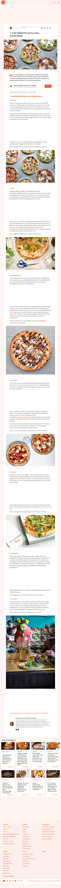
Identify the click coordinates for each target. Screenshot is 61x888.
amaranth (20, 417)
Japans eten (6, 868)
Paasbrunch (26, 866)
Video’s (44, 851)
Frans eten (5, 870)
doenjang (26, 417)
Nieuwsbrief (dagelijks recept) (10, 834)
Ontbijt (24, 829)
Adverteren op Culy (8, 841)
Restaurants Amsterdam (48, 827)
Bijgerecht (25, 841)
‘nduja (41, 604)
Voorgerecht (26, 836)
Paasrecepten (26, 863)
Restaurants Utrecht (47, 829)
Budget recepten (27, 846)
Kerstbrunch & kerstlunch (29, 858)
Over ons (5, 829)
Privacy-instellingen (8, 876)
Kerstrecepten (26, 827)
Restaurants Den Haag (48, 834)
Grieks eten (6, 856)
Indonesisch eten (7, 863)
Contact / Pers (7, 827)
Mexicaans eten (7, 854)
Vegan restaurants (47, 839)
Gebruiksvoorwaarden (8, 843)
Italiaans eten (6, 861)
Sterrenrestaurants (47, 836)
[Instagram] (16, 729)
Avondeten (25, 834)
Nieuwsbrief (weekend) (9, 836)
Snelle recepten (27, 848)
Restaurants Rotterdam (48, 831)
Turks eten (5, 858)
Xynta (58, 881)
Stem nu (48, 86)
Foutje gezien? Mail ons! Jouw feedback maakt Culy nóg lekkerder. (29, 713)
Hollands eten (6, 873)
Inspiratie (24, 27)
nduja (22, 415)
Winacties (5, 839)
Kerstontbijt (25, 861)
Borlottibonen (14, 229)
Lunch (24, 831)
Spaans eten (6, 866)
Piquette (40, 609)
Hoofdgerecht (26, 839)
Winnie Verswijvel (16, 27)
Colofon (5, 831)
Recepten (25, 824)
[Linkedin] (18, 729)
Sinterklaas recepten (28, 854)
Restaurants (45, 824)
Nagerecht (25, 843)
